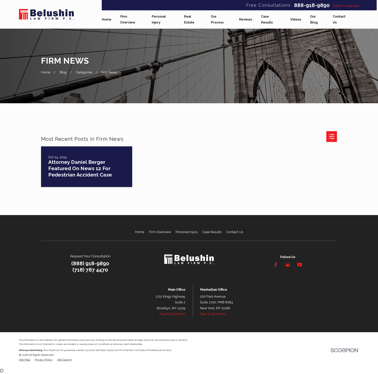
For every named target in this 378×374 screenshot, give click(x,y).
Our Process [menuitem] (217, 19)
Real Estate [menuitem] (189, 19)
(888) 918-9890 (90, 263)
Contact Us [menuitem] (339, 19)
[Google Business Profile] (287, 264)
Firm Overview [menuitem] (127, 19)
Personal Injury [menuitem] (159, 19)
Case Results (212, 232)
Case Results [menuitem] (267, 19)
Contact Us (234, 232)
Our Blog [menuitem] (314, 19)
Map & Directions (172, 314)
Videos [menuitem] (295, 19)
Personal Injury (187, 232)
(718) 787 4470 (90, 269)
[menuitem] (24, 359)
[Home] (46, 14)
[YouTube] (299, 264)
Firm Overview (160, 232)
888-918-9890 (312, 5)
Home (139, 232)
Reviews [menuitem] (245, 19)
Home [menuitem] (106, 19)
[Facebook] (275, 264)
